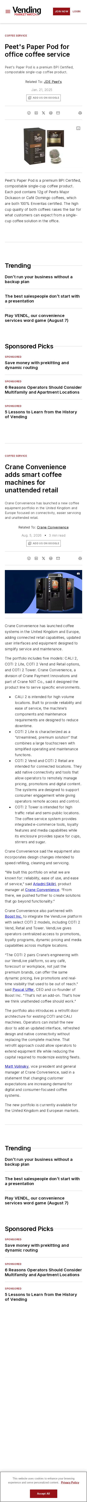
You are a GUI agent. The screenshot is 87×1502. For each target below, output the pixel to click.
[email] (58, 113)
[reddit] (51, 113)
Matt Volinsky (17, 1066)
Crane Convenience (53, 527)
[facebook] (29, 113)
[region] (43, 1487)
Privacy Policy (70, 1482)
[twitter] (43, 113)
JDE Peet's (53, 82)
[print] (80, 113)
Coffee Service (16, 35)
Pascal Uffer (23, 989)
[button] (8, 11)
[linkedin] (36, 113)
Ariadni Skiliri (44, 884)
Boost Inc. (13, 916)
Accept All (43, 1493)
